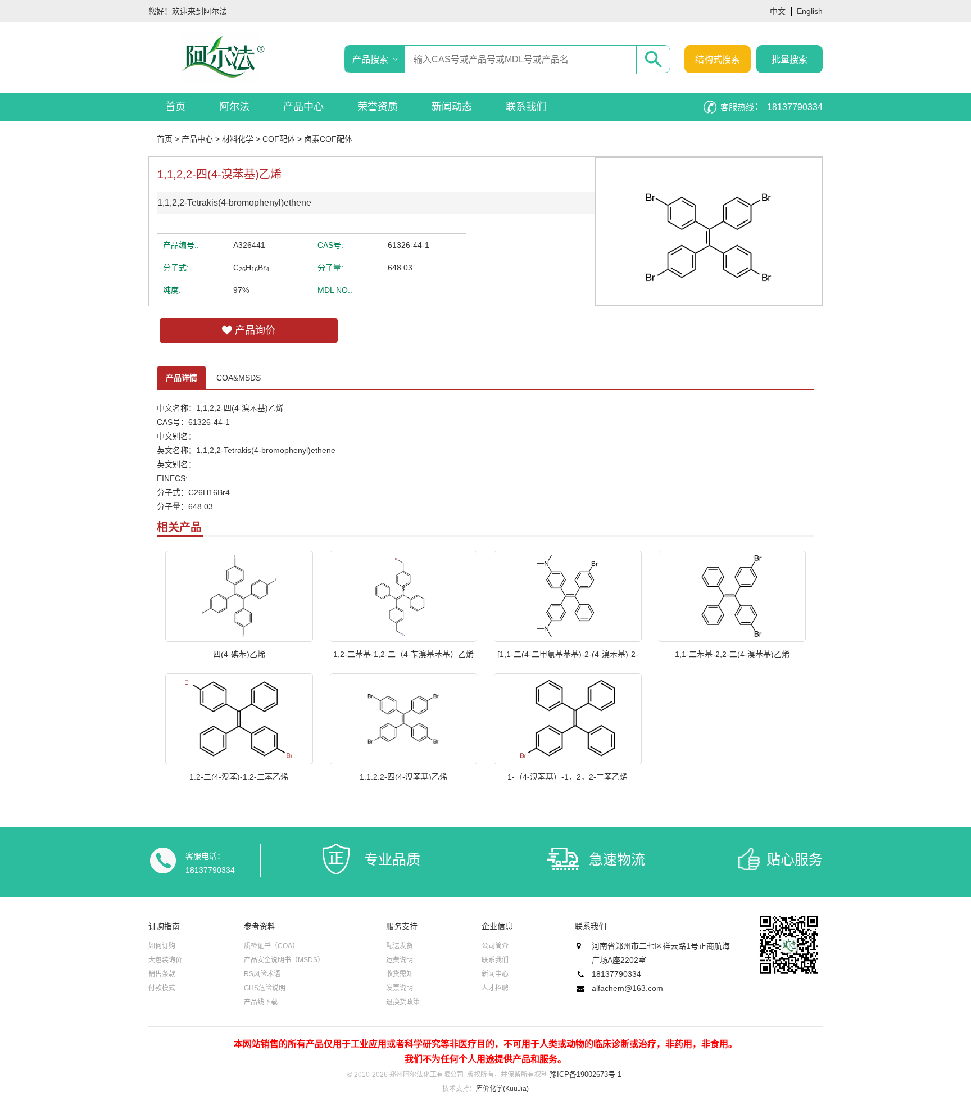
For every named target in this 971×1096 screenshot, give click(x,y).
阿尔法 (234, 106)
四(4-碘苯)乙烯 (239, 654)
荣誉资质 (377, 106)
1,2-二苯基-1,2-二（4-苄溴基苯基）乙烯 (403, 654)
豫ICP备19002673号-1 (585, 1074)
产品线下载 (261, 1002)
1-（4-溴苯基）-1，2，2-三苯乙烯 (567, 776)
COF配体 (278, 138)
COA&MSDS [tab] (238, 377)
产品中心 (303, 106)
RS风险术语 (262, 974)
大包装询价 (165, 960)
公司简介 (495, 946)
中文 (778, 11)
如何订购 (161, 946)
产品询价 (253, 330)
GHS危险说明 (264, 988)
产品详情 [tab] (181, 377)
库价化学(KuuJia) (502, 1089)
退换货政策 (403, 1002)
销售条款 (161, 974)
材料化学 (237, 138)
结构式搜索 (717, 59)
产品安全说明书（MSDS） (284, 960)
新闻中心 (495, 974)
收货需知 (399, 974)
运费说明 (399, 960)
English (810, 11)
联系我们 (526, 106)
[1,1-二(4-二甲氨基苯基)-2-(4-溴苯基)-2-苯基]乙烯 (567, 654)
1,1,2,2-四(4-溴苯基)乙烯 (403, 776)
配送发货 (399, 946)
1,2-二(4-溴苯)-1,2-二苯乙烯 (238, 776)
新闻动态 (452, 106)
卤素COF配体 (328, 138)
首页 (175, 106)
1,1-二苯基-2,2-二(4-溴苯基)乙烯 (732, 654)
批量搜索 (789, 59)
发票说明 (399, 988)
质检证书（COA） (271, 946)
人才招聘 (495, 988)
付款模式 (161, 988)
